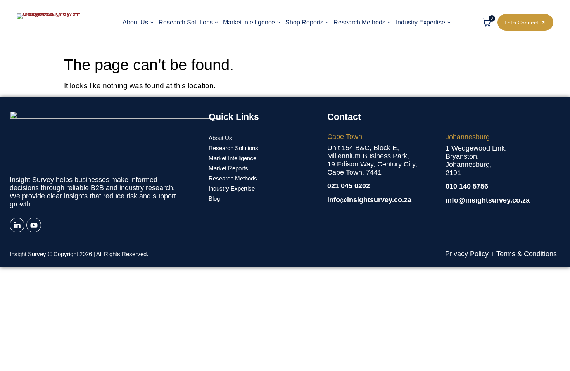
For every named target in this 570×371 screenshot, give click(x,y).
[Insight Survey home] (54, 22)
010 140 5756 (467, 186)
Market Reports (228, 168)
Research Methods (359, 22)
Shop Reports (304, 22)
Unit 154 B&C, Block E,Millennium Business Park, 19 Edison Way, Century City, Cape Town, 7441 (372, 160)
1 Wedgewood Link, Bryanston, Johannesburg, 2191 (476, 160)
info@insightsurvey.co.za (369, 200)
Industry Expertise (420, 22)
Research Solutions (186, 22)
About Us (135, 22)
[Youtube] (33, 225)
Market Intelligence (249, 22)
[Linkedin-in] (17, 225)
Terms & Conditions (526, 254)
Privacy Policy (467, 254)
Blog (214, 198)
